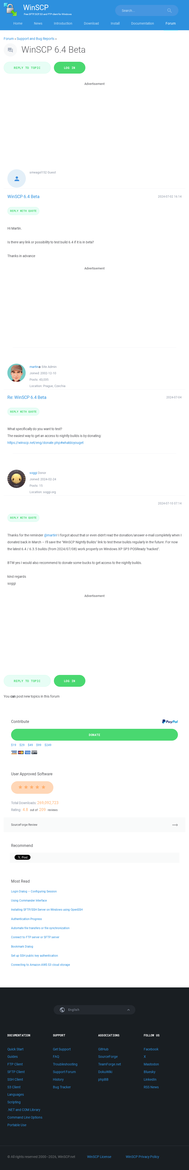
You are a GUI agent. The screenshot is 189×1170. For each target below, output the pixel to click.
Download (91, 23)
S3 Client (13, 1087)
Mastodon (151, 1064)
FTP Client (15, 1064)
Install (115, 23)
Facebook (151, 1049)
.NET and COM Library (23, 1110)
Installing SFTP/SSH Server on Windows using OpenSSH (47, 909)
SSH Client (15, 1079)
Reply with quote (23, 211)
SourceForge (108, 1056)
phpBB (103, 1079)
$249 (48, 745)
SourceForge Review (24, 825)
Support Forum (64, 1072)
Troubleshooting (65, 1064)
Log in (70, 68)
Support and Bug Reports (35, 38)
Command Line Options (24, 1117)
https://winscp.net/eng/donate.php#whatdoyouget (45, 442)
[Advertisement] (94, 121)
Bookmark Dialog (22, 946)
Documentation (142, 23)
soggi (33, 473)
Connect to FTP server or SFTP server (35, 937)
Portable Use (16, 1125)
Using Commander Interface (29, 900)
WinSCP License (99, 1156)
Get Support (62, 1049)
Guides (12, 1056)
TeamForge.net (109, 1064)
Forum (171, 23)
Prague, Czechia (54, 386)
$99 (38, 745)
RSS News (151, 1087)
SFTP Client (16, 1072)
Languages (15, 1094)
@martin (50, 535)
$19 (13, 745)
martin (34, 367)
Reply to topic (27, 68)
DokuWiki (105, 1072)
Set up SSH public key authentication (34, 955)
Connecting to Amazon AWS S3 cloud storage (40, 965)
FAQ (56, 1056)
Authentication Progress (26, 919)
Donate (94, 735)
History (58, 1079)
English (73, 1010)
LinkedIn (150, 1079)
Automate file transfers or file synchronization (40, 928)
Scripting (14, 1102)
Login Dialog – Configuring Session (34, 891)
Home (17, 23)
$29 (22, 745)
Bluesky (149, 1072)
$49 (30, 745)
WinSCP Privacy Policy (142, 1156)
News (38, 23)
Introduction (63, 23)
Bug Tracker (62, 1087)
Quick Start (15, 1049)
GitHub (103, 1049)
